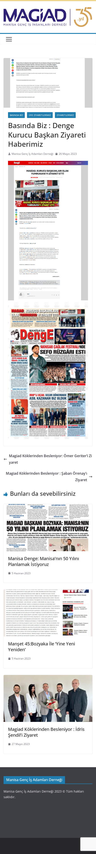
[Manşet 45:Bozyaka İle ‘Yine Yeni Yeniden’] (48, 592)
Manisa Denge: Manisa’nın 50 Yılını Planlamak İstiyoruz (43, 561)
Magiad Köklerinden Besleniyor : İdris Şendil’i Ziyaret (46, 732)
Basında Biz (16, 115)
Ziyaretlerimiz (65, 115)
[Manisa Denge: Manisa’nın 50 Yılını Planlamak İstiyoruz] (48, 507)
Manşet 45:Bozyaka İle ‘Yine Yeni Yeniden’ (41, 647)
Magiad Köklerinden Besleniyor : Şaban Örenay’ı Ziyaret (46, 476)
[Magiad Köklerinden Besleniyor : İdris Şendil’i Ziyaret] (48, 678)
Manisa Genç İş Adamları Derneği (32, 154)
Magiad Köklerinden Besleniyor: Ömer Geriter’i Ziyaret (50, 459)
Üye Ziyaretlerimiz (40, 115)
